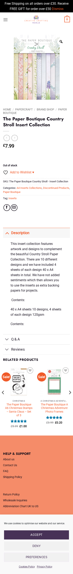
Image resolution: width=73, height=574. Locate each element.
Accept (36, 535)
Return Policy (11, 494)
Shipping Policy (12, 477)
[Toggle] (7, 232)
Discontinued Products (56, 187)
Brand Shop (45, 109)
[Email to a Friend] (14, 207)
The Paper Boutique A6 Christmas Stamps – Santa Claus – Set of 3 (18, 410)
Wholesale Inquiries (15, 500)
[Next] (69, 400)
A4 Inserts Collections (29, 187)
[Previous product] (14, 138)
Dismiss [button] (57, 9)
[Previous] (3, 400)
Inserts (13, 198)
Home (7, 109)
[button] (5, 20)
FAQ (5, 471)
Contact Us (10, 465)
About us (8, 459)
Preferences (36, 557)
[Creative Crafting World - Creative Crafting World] (36, 19)
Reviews (18, 349)
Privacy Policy (44, 566)
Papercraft (24, 109)
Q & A (15, 339)
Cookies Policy (27, 566)
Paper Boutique (11, 191)
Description (20, 233)
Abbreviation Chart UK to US (20, 506)
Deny (36, 546)
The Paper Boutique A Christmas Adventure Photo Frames (54, 408)
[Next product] (6, 138)
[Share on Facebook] (6, 207)
